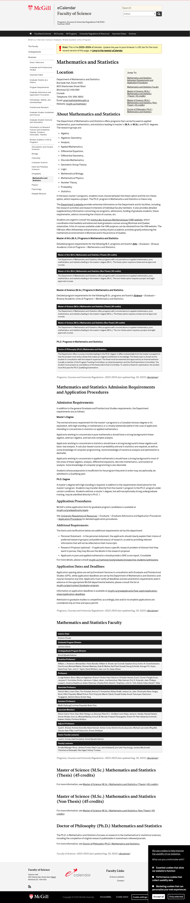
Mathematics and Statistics (40, 179)
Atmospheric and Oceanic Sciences (42, 148)
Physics (35, 185)
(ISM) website (116, 220)
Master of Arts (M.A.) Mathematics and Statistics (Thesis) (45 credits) (87, 255)
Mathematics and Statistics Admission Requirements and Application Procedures (140, 80)
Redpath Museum (39, 194)
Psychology (36, 189)
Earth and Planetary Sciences (40, 168)
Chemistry (36, 158)
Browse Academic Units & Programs (77, 40)
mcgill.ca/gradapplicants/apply (72, 510)
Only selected (176, 896)
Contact (120, 880)
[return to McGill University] (39, 897)
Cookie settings (140, 897)
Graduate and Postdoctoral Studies (41, 69)
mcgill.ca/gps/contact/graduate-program (78, 585)
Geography (36, 174)
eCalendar (66, 8)
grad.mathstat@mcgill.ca (76, 100)
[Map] (53, 877)
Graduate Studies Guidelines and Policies (42, 113)
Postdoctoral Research (39, 107)
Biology (35, 154)
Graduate (57, 40)
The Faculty (33, 46)
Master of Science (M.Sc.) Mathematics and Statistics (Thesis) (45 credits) (139, 93)
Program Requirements (39, 87)
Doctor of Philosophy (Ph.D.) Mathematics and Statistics (139, 110)
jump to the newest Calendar (107, 50)
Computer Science (39, 163)
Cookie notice (122, 897)
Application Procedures (70, 519)
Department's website (72, 204)
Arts (135, 244)
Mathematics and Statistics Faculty (143, 87)
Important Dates (119, 34)
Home (30, 34)
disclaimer (152, 377)
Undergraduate (34, 52)
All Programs (71, 34)
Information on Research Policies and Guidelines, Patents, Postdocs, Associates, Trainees (40, 131)
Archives (132, 34)
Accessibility (105, 897)
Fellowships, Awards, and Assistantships (40, 101)
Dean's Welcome (37, 62)
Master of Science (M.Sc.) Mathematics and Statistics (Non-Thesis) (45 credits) (142, 102)
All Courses (58, 34)
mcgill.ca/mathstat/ (76, 104)
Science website (117, 877)
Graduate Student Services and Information (41, 121)
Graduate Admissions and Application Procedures (40, 93)
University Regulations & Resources (94, 34)
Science (49, 40)
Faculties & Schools (42, 34)
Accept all (158, 896)
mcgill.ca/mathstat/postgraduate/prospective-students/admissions (123, 560)
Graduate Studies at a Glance (39, 81)
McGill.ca (32, 40)
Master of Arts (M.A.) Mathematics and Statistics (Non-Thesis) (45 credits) (89, 271)
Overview (41, 40)
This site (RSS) (30, 886)
